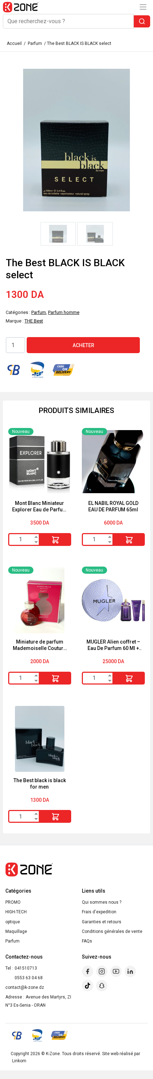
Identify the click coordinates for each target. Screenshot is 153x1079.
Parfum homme (63, 312)
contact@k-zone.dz (24, 987)
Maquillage (16, 931)
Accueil (14, 43)
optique (12, 921)
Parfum (35, 43)
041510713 (26, 968)
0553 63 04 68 (29, 977)
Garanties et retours (101, 921)
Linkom (19, 1060)
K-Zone (53, 1053)
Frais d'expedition (99, 911)
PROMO (13, 902)
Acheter (83, 345)
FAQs (87, 941)
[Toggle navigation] (143, 7)
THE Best (34, 321)
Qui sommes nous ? (101, 902)
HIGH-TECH (16, 911)
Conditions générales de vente (112, 931)
